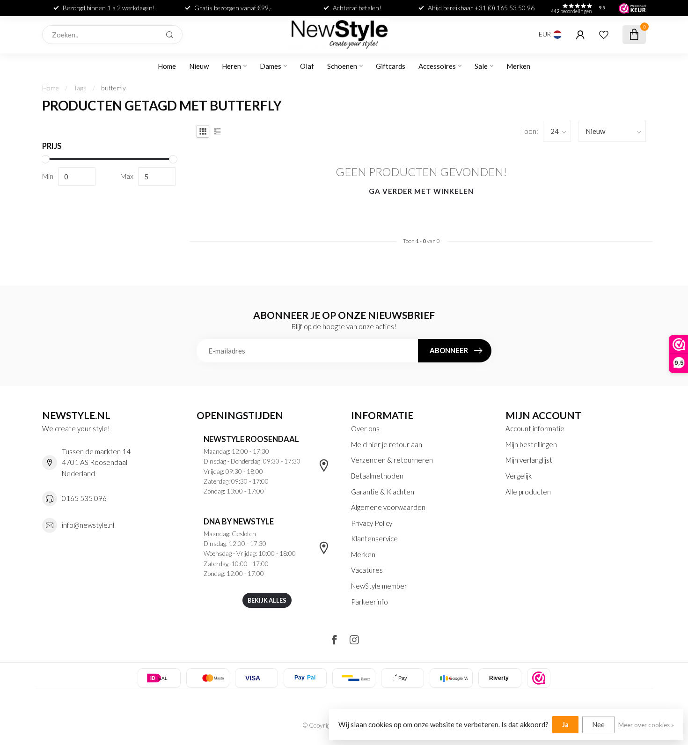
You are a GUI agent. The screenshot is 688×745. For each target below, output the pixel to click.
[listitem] (538, 678)
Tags (80, 88)
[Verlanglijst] (603, 34)
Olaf (307, 66)
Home (167, 66)
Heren (231, 66)
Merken (518, 66)
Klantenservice (374, 538)
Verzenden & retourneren (392, 460)
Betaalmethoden (377, 476)
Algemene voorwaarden (388, 507)
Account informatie (534, 428)
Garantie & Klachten (382, 491)
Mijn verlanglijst (528, 460)
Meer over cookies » (646, 725)
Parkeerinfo (369, 601)
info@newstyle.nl (88, 525)
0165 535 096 (84, 498)
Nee (598, 724)
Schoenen (342, 66)
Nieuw (199, 66)
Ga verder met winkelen (421, 191)
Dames (270, 66)
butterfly (113, 88)
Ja (565, 724)
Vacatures (367, 570)
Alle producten (528, 491)
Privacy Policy (371, 523)
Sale (481, 66)
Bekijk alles (267, 600)
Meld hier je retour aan (386, 444)
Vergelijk (518, 476)
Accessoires (437, 66)
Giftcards (390, 66)
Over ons (365, 428)
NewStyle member (379, 586)
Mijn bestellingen (531, 444)
